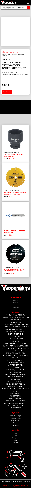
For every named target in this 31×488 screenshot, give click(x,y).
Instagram (15, 438)
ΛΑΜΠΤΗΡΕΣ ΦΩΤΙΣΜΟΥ (15, 363)
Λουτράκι (16, 307)
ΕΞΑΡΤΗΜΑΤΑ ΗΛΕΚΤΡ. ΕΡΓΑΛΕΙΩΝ (10, 53)
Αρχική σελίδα (5, 51)
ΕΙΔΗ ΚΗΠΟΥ (15, 341)
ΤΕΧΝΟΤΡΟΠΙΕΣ (15, 396)
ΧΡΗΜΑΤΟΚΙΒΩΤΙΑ (15, 408)
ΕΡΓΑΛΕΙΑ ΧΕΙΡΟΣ (15, 351)
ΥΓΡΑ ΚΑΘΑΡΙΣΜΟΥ (15, 398)
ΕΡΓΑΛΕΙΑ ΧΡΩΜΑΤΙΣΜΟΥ (15, 353)
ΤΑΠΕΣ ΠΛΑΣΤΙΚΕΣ (15, 394)
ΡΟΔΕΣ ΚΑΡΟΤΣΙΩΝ (15, 377)
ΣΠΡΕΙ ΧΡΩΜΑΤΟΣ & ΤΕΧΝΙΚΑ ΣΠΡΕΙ (15, 389)
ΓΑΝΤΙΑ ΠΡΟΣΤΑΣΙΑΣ (15, 334)
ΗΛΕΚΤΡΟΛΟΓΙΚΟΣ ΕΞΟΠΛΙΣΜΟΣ (15, 355)
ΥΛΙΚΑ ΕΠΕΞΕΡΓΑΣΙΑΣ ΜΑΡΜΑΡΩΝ (15, 403)
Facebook (15, 435)
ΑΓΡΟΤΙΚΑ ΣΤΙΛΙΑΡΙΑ (15, 322)
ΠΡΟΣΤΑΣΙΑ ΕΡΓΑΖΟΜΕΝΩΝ (15, 374)
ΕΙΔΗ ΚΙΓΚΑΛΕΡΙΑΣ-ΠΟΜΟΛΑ (15, 344)
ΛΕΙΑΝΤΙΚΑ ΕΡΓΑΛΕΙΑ (15, 365)
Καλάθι (15, 423)
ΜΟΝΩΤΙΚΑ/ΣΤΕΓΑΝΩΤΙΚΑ (15, 370)
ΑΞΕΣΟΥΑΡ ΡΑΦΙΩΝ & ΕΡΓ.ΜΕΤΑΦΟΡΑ (15, 324)
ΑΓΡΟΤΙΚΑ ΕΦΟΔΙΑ (16, 320)
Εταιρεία (15, 443)
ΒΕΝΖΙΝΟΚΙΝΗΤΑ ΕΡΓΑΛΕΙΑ (15, 329)
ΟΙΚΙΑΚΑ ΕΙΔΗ (15, 372)
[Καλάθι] (28, 2)
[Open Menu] (21, 3)
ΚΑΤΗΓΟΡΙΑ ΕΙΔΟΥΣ (15, 51)
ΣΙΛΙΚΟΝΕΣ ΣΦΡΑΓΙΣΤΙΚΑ (15, 384)
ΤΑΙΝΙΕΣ (15, 391)
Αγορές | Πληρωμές (15, 416)
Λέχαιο (15, 300)
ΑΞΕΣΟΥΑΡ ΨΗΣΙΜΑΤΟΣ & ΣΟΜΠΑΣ (15, 327)
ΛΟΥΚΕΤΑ (15, 367)
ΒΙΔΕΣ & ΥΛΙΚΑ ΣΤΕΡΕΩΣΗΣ (15, 332)
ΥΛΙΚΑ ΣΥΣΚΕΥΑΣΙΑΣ (15, 405)
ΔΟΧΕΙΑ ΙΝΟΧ (15, 336)
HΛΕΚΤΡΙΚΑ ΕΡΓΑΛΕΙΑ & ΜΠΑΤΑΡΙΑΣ (15, 317)
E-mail (15, 433)
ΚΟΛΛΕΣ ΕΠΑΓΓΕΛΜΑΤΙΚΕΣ (15, 360)
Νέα (15, 440)
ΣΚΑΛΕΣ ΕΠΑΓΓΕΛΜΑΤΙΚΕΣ (15, 386)
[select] (21, 8)
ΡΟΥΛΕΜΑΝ (15, 379)
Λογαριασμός (15, 420)
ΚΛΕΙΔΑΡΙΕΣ (15, 358)
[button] (28, 8)
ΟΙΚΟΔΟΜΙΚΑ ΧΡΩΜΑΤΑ (15, 315)
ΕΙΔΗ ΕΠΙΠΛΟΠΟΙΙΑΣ (15, 339)
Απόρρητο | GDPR (15, 418)
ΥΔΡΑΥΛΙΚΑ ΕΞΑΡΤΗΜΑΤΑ (15, 401)
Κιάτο (15, 305)
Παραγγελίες (15, 425)
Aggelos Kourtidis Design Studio (21, 486)
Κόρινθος (15, 302)
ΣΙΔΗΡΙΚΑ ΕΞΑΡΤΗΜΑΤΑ (16, 382)
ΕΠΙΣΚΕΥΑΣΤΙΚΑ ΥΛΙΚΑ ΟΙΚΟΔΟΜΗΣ (15, 348)
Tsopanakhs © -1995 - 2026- (9, 485)
